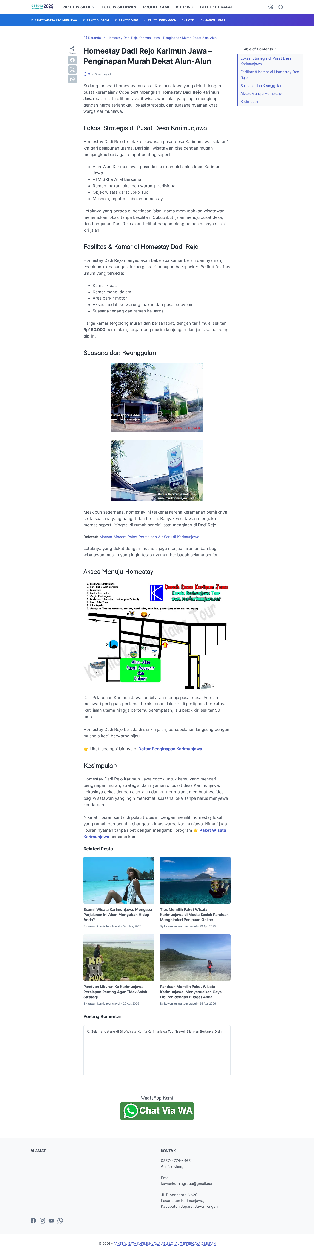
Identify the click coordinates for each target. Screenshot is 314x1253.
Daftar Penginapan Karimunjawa (170, 748)
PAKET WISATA (76, 7)
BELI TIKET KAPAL (216, 7)
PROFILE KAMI (156, 7)
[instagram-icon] (42, 1221)
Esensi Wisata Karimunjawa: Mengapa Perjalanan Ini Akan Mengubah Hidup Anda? (117, 914)
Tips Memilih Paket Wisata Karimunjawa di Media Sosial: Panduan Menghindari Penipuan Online (194, 914)
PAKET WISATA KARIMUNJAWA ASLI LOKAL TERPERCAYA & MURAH (165, 1243)
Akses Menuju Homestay (261, 93)
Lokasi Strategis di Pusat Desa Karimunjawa (265, 61)
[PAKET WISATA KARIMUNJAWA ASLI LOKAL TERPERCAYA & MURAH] (42, 7)
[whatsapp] (72, 79)
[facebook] (72, 60)
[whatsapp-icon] (60, 1221)
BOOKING (184, 7)
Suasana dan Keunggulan (261, 85)
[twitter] (72, 69)
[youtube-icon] (51, 1221)
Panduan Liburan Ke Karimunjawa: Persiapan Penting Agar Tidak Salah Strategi (115, 991)
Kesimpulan (249, 101)
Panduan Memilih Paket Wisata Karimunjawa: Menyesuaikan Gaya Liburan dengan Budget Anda (191, 991)
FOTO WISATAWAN (119, 7)
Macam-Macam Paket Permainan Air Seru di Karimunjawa (149, 536)
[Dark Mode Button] (271, 7)
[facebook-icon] (33, 1221)
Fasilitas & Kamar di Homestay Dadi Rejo (270, 74)
